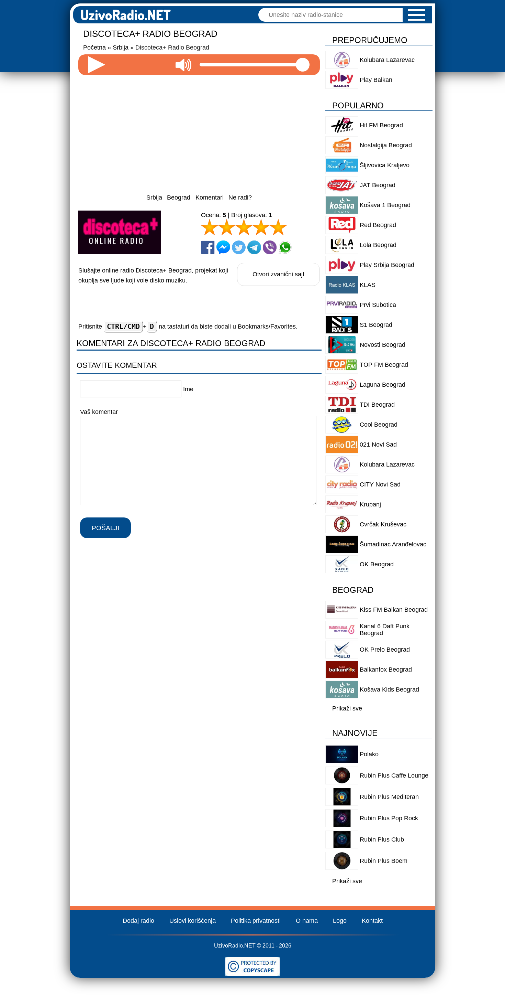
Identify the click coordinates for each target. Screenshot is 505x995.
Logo (340, 920)
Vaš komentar (99, 411)
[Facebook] (208, 247)
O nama (307, 920)
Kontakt (372, 920)
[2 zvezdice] (226, 227)
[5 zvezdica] (278, 227)
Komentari (209, 197)
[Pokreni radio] (96, 64)
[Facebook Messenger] (223, 247)
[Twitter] (239, 247)
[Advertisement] (199, 129)
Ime (188, 389)
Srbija (154, 197)
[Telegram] (254, 247)
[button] (416, 15)
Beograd (178, 197)
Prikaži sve (347, 708)
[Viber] (270, 247)
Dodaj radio (138, 920)
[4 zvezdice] (261, 227)
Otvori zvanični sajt (278, 274)
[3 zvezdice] (243, 227)
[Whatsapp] (285, 247)
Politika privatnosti (256, 920)
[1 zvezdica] (209, 227)
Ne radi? (240, 197)
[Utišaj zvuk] (183, 64)
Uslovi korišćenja (192, 920)
